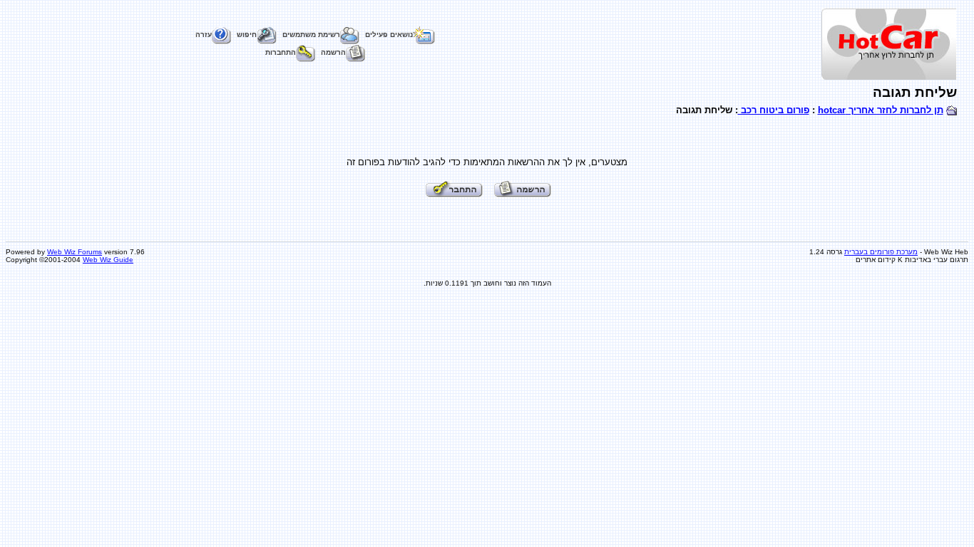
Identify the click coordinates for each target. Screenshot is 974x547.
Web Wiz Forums (74, 252)
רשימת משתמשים (311, 34)
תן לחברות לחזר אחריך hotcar (880, 110)
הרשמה (333, 52)
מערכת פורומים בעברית (881, 252)
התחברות (280, 52)
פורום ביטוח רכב (773, 110)
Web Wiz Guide (108, 260)
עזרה (203, 34)
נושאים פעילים (389, 34)
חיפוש (247, 34)
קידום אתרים (876, 260)
